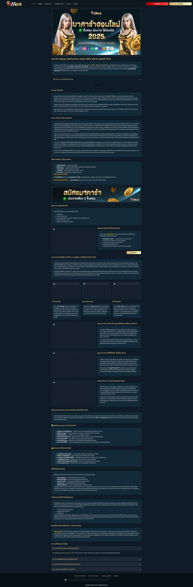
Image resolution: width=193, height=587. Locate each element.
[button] (139, 79)
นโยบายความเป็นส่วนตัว (80, 576)
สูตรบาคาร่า (48, 4)
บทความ (69, 4)
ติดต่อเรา (76, 4)
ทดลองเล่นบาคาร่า (59, 4)
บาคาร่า (33, 4)
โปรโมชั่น (40, 4)
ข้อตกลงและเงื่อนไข (106, 576)
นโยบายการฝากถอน (94, 576)
